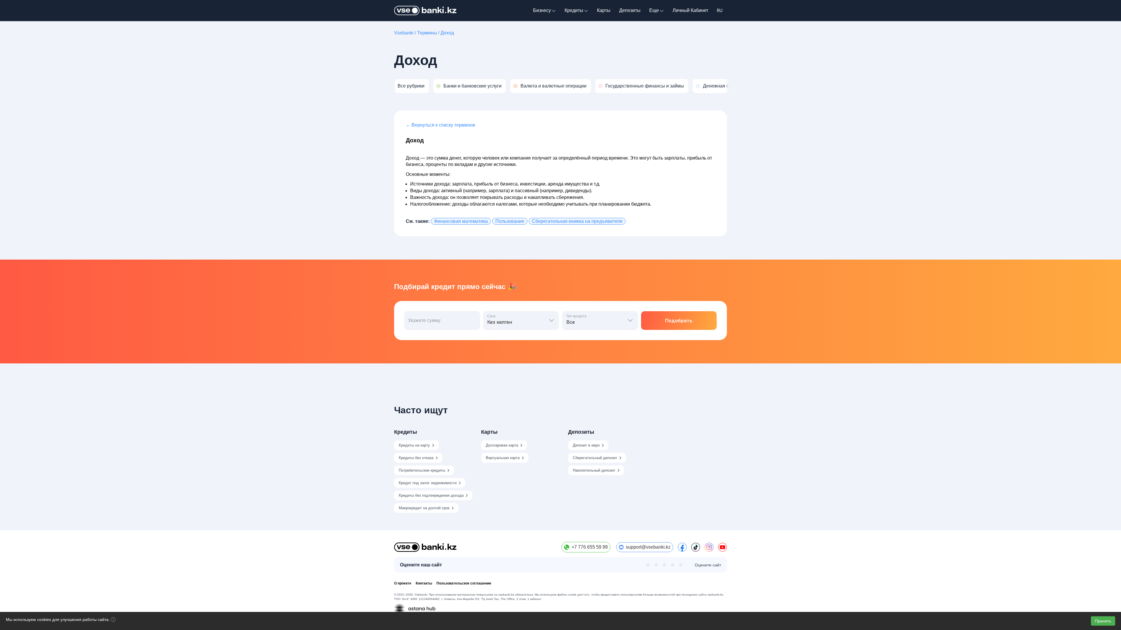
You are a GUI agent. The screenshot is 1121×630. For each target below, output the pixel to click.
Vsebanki (404, 32)
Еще (654, 10)
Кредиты (574, 10)
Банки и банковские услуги (472, 85)
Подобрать (678, 320)
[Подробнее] (113, 620)
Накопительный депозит (594, 470)
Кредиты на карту (414, 445)
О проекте (402, 583)
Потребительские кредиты (422, 470)
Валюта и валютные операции (553, 85)
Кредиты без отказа (416, 458)
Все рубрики (411, 85)
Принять (1103, 621)
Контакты (424, 583)
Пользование (509, 221)
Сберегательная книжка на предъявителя (577, 221)
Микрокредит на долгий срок (424, 508)
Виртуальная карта (503, 458)
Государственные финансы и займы (644, 85)
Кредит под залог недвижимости (428, 483)
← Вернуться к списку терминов (440, 125)
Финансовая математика (461, 221)
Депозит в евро (586, 445)
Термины (427, 32)
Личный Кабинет (690, 10)
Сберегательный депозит (595, 458)
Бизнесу (542, 10)
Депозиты (629, 10)
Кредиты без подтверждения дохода (431, 495)
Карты (603, 10)
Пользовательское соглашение (463, 583)
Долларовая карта (502, 445)
